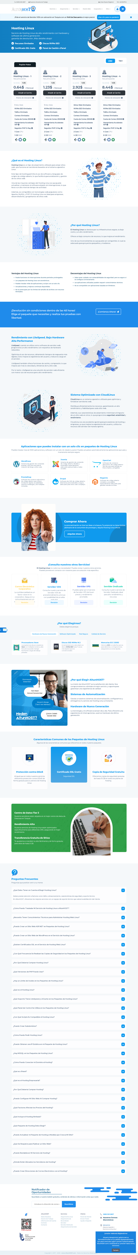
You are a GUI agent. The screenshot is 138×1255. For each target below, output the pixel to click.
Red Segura (83, 634)
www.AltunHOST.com (68, 1253)
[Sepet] (123, 9)
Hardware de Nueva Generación (44, 634)
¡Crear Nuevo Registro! (107, 2)
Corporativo (98, 9)
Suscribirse (69, 1204)
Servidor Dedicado (67, 1225)
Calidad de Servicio (99, 634)
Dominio (53, 9)
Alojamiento (64, 9)
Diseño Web (87, 9)
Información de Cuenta (48, 1221)
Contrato (44, 1223)
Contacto (44, 1225)
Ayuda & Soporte (85, 1221)
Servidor (76, 9)
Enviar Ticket (84, 1219)
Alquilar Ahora (74, 534)
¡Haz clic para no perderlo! (108, 17)
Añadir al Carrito (25, 93)
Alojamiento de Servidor (69, 1227)
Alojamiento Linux (67, 1217)
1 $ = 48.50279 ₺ (122, 2)
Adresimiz (106, 1225)
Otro (107, 9)
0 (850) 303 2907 (20, 2)
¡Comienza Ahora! (107, 311)
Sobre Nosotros (46, 1217)
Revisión (24, 602)
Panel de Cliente (85, 1217)
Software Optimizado (68, 634)
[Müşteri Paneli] (117, 9)
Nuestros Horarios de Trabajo (39, 2)
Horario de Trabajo (47, 1219)
